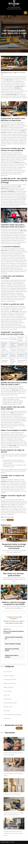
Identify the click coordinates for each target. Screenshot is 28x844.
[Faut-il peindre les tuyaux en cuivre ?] (14, 785)
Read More (13, 534)
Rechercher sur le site (13, 725)
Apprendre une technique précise (12, 649)
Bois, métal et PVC (8, 671)
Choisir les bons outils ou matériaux (11, 656)
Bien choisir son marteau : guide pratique (14, 574)
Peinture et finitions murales (10, 702)
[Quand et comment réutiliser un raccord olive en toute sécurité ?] (14, 744)
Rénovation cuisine (8, 706)
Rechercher (19, 728)
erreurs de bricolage (9, 517)
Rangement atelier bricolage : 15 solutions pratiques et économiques (14, 546)
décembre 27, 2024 (7, 72)
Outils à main (14, 39)
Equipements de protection (10, 679)
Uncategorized (7, 718)
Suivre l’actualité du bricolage (13, 643)
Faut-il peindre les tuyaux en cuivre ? (12, 794)
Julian (15, 72)
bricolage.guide (14, 7)
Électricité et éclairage (9, 675)
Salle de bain (7, 710)
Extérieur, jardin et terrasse (10, 683)
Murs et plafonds (7, 691)
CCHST (4, 139)
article (16, 509)
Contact (12, 842)
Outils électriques (8, 699)
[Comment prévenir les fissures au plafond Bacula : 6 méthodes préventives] (14, 804)
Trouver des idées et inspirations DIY (14, 637)
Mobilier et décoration (9, 687)
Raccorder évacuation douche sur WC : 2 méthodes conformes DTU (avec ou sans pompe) (13, 833)
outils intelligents (22, 197)
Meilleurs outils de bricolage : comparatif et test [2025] (14, 603)
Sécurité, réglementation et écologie (12, 714)
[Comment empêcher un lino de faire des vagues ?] (14, 764)
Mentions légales (5, 842)
